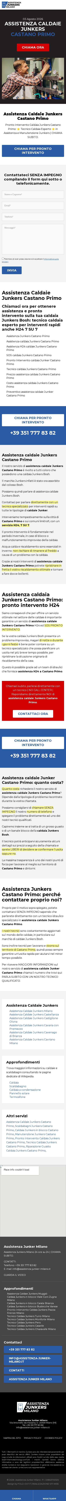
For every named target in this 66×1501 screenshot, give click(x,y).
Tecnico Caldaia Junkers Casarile (25, 1325)
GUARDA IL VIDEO (15, 1275)
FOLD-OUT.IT (24, 1484)
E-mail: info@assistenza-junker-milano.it (27, 1269)
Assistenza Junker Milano (30, 1379)
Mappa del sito (12, 1438)
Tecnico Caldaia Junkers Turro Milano (28, 1316)
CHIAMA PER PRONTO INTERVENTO (33, 151)
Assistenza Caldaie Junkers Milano (31, 1011)
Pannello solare (19, 1093)
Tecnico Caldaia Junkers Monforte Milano (31, 1319)
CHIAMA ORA (33, 47)
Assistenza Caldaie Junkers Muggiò (27, 1293)
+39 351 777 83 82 (22, 1349)
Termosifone (17, 1097)
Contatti (16, 1370)
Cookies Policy (53, 1438)
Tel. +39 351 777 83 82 (33, 1425)
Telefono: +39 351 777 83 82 (20, 1265)
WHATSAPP (49, 1498)
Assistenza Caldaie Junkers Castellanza (34, 1014)
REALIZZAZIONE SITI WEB (45, 1484)
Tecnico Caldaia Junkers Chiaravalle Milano (31, 1329)
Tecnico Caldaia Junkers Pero (24, 1322)
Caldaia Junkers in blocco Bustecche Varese (32, 1306)
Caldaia (14, 1082)
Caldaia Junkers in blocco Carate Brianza (30, 1303)
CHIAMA (16, 1498)
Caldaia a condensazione (25, 1089)
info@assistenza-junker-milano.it (30, 1360)
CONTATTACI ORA (33, 714)
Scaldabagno (17, 1086)
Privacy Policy (32, 1438)
